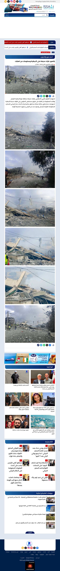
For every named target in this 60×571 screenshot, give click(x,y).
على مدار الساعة (14, 552)
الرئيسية (52, 15)
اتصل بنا (22, 557)
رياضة (37, 554)
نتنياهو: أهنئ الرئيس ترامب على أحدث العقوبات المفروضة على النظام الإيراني (29, 42)
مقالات (32, 554)
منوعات (7, 552)
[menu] (7, 15)
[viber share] (41, 96)
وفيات (21, 552)
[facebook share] (50, 96)
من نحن (37, 557)
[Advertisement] (30, 28)
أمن (30, 552)
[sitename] (29, 544)
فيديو (26, 552)
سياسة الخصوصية (30, 557)
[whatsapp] (38, 96)
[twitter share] (47, 96)
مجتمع (39, 552)
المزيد (30, 532)
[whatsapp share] (44, 96)
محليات (34, 552)
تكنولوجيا (42, 554)
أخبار (49, 552)
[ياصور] (53, 52)
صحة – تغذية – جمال (50, 554)
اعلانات (44, 552)
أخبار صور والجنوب (45, 52)
